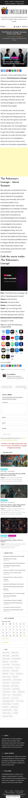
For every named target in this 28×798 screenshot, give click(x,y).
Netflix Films (21, 692)
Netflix (11, 477)
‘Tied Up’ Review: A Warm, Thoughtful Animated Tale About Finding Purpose (12, 602)
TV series (15, 713)
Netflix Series (6, 698)
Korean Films (8, 369)
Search (24, 26)
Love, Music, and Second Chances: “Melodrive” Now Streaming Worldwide (13, 609)
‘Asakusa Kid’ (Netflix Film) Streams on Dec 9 (6, 387)
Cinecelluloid (16, 59)
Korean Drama (17, 680)
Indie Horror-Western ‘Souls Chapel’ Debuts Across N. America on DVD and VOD (14, 571)
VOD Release (19, 514)
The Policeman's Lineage (18, 369)
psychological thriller (8, 701)
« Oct (3, 642)
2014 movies (6, 652)
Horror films (19, 674)
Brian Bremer (8, 508)
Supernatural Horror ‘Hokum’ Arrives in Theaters (13, 578)
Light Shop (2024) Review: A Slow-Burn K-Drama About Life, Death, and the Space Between (13, 586)
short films (5, 707)
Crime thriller (6, 664)
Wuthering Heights (17, 481)
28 (24, 636)
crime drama (14, 661)
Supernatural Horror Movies (8, 547)
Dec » (7, 642)
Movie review (14, 686)
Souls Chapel (11, 514)
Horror (12, 674)
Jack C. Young (21, 512)
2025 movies (6, 655)
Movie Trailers (14, 57)
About (6, 1)
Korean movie (15, 683)
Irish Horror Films (15, 546)
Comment (5, 402)
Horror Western (15, 510)
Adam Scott (18, 544)
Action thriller (6, 658)
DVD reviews (6, 671)
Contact (11, 1)
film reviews (15, 671)
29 (3, 638)
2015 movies (15, 652)
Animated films (16, 658)
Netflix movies (6, 695)
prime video (9, 479)
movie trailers (6, 692)
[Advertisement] (14, 162)
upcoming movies (7, 716)
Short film (16, 704)
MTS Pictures (4, 514)
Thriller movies (6, 713)
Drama (17, 668)
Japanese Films (7, 680)
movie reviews (6, 689)
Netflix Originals (17, 695)
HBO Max (7, 477)
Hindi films (5, 674)
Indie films (15, 677)
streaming (9, 481)
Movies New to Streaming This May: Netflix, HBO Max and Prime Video (13, 558)
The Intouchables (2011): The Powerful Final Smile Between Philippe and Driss (14, 564)
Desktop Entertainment (18, 508)
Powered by (3, 362)
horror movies (6, 677)
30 (6, 638)
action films (15, 655)
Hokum (8, 546)
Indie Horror (14, 512)
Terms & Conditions (10, 3)
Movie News (6, 57)
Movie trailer (16, 689)
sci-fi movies (19, 701)
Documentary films (8, 668)
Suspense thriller (7, 710)
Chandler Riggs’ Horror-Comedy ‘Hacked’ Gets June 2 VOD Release (14, 595)
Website (4, 428)
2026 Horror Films (9, 544)
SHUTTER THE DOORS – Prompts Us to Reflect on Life (21, 387)
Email (4, 423)
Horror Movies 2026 (6, 510)
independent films (5, 512)
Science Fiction (7, 704)
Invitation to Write (19, 1)
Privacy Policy (20, 3)
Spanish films (14, 707)
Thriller (15, 710)
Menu (3, 26)
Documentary (16, 664)
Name (4, 417)
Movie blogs (6, 686)
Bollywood (5, 661)
